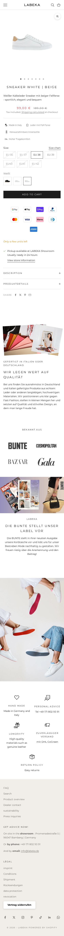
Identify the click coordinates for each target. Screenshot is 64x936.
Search (7, 793)
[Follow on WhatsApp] (58, 917)
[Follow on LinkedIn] (49, 917)
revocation (9, 896)
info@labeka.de (30, 851)
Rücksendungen (13, 885)
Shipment (9, 879)
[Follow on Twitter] (14, 917)
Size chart (55, 147)
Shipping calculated (33, 112)
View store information (21, 260)
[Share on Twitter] (20, 295)
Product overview (14, 799)
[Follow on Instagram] (23, 917)
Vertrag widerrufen (19, 904)
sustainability (11, 810)
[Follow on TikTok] (40, 917)
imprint (7, 868)
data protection (12, 890)
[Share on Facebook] (15, 295)
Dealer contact (12, 805)
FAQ (6, 787)
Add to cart (32, 194)
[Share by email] (30, 295)
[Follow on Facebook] (5, 917)
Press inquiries (12, 816)
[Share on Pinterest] (25, 295)
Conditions (9, 873)
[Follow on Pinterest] (31, 917)
